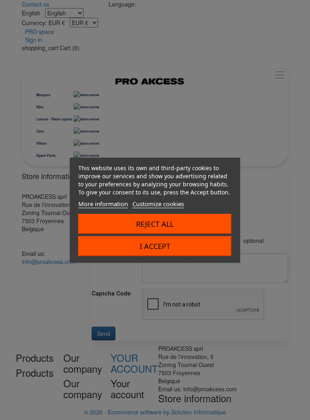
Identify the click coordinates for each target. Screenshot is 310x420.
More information (103, 204)
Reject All (155, 224)
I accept (155, 246)
